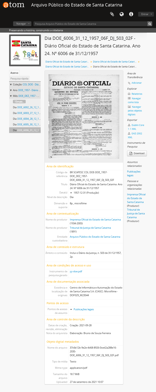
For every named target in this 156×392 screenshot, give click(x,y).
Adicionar (137, 82)
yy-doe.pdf (76, 271)
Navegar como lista (134, 100)
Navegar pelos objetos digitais (135, 110)
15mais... (19, 101)
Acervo (14, 73)
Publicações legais (84, 309)
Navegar (21, 23)
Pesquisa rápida (19, 78)
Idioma (121, 14)
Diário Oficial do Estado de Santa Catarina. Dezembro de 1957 (67, 66)
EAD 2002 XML (135, 135)
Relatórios (136, 93)
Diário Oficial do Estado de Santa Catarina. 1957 (115, 61)
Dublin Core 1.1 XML (136, 127)
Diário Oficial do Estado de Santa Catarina (67, 61)
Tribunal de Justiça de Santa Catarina (90, 227)
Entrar (144, 14)
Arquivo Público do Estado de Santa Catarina (95, 236)
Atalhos (131, 14)
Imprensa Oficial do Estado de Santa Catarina (95, 219)
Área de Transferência (112, 14)
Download (138, 153)
